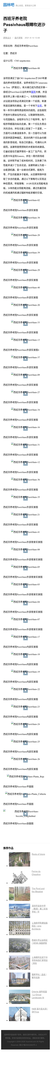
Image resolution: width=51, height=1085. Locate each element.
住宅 (39, 105)
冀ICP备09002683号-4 (28, 1045)
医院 (33, 91)
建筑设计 (7, 37)
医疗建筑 (19, 37)
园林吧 (8, 5)
